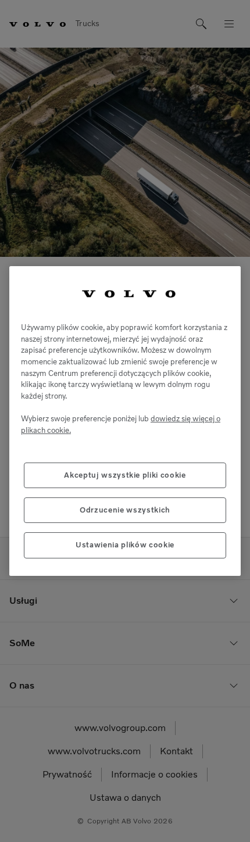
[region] (125, 421)
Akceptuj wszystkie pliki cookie (124, 475)
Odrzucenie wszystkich (125, 510)
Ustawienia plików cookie (125, 544)
